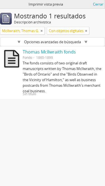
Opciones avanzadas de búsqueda (52, 41)
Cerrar (98, 4)
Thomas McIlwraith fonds (49, 52)
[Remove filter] (42, 30)
